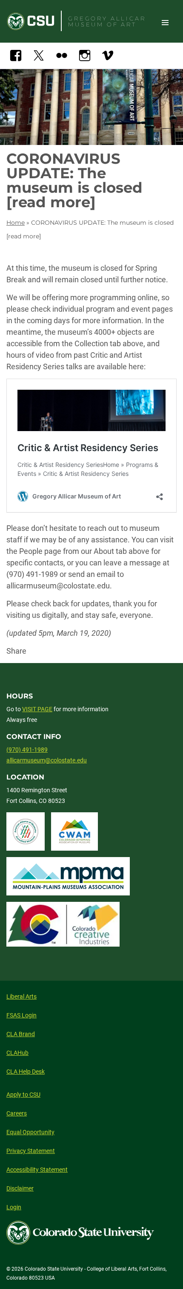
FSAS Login (21, 1015)
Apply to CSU (23, 1094)
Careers (16, 1113)
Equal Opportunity (30, 1132)
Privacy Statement (30, 1150)
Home (15, 222)
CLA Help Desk (25, 1071)
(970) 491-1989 (27, 749)
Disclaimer (20, 1188)
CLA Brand (20, 1034)
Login (13, 1207)
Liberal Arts (21, 996)
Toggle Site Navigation (165, 22)
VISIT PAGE (37, 709)
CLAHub (17, 1052)
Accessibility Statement (37, 1169)
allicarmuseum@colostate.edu (46, 760)
